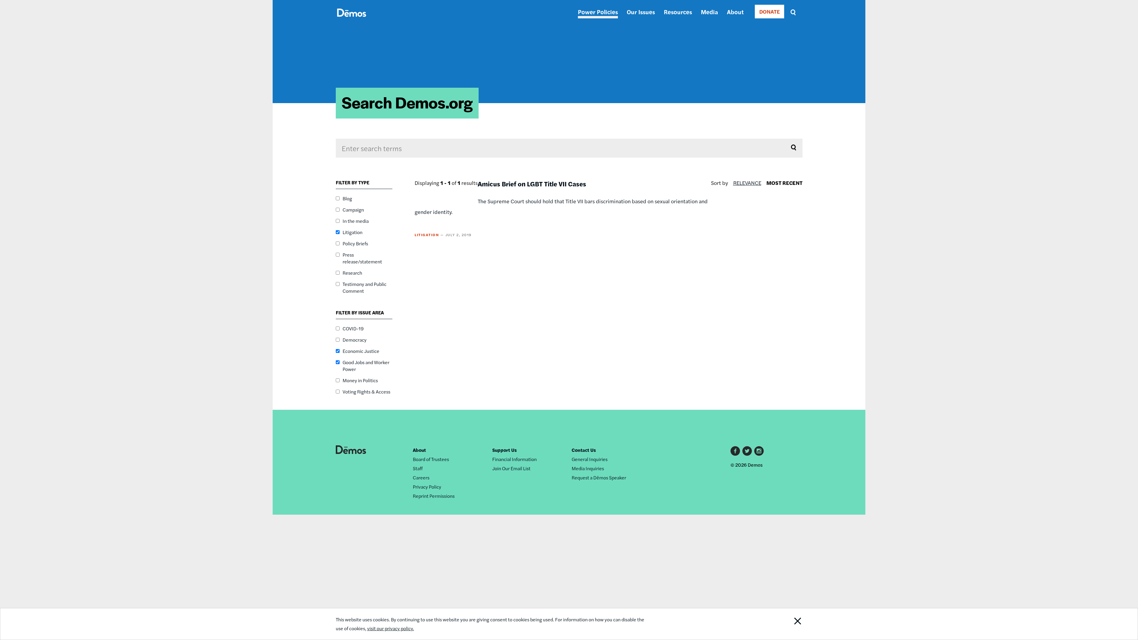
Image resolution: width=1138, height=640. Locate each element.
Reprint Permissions (434, 495)
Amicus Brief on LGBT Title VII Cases (532, 183)
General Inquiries (590, 459)
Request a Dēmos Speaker (599, 477)
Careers (421, 477)
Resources (678, 11)
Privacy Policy (427, 486)
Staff (418, 468)
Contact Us (584, 450)
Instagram (759, 451)
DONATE (769, 11)
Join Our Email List (511, 468)
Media (709, 11)
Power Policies (598, 11)
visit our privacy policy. (390, 628)
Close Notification (786, 624)
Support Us (504, 450)
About (735, 11)
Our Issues (641, 11)
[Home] (351, 19)
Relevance (747, 182)
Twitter (747, 451)
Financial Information (514, 459)
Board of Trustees (431, 459)
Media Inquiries (588, 468)
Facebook (735, 451)
